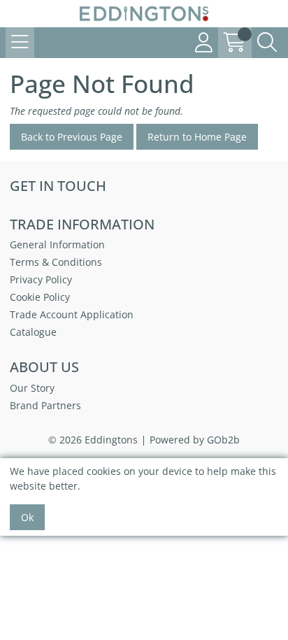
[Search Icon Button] (267, 42)
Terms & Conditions (56, 262)
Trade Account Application (72, 314)
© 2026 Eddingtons (93, 439)
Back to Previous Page (71, 136)
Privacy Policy (41, 279)
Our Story (32, 387)
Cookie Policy (40, 297)
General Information (57, 244)
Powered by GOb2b (195, 439)
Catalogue (33, 332)
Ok (27, 517)
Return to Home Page (197, 136)
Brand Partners (45, 405)
